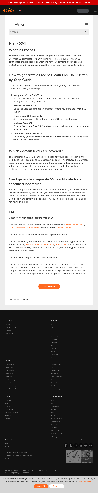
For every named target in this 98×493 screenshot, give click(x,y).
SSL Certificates (10, 383)
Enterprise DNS (10, 333)
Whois (7, 458)
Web (52, 327)
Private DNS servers (57, 383)
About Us (8, 400)
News (7, 403)
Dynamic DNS (10, 365)
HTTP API (54, 416)
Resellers (8, 447)
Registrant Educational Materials (16, 452)
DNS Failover (9, 371)
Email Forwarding (57, 377)
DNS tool (54, 428)
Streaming (54, 355)
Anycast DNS (55, 374)
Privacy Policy (27, 470)
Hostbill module (56, 422)
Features (53, 410)
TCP (52, 333)
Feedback (8, 416)
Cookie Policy (41, 470)
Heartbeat (54, 342)
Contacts (8, 407)
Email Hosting (55, 389)
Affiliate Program (10, 444)
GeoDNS (8, 330)
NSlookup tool (55, 437)
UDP (52, 330)
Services (8, 361)
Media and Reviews (11, 413)
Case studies (55, 407)
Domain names (56, 380)
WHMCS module (56, 419)
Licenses (25, 472)
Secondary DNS (56, 365)
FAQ (52, 413)
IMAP (52, 358)
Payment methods (57, 425)
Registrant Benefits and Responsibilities (18, 455)
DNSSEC (54, 368)
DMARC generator (57, 434)
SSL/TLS (53, 345)
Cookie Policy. (85, 481)
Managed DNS (10, 374)
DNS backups (55, 371)
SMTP (53, 351)
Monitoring (54, 320)
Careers (7, 419)
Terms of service (12, 470)
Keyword (54, 339)
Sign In (83, 11)
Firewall (53, 348)
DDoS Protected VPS (12, 389)
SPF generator (55, 431)
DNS (52, 324)
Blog (52, 400)
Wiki (19, 24)
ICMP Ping (54, 336)
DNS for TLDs (55, 386)
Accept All (41, 486)
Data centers (9, 410)
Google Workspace (11, 380)
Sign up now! (49, 286)
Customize (57, 486)
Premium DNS (9, 324)
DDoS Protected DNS (12, 327)
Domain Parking (10, 386)
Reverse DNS (9, 368)
